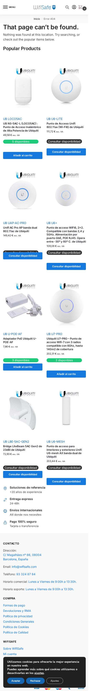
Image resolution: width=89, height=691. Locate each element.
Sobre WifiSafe (13, 648)
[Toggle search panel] (67, 7)
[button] (81, 7)
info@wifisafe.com (24, 566)
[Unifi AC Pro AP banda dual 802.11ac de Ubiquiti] (22, 194)
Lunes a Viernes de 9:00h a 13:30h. (52, 581)
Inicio (37, 18)
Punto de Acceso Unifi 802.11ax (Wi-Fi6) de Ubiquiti (65, 125)
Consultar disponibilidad (66, 151)
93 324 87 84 (25, 574)
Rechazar (35, 680)
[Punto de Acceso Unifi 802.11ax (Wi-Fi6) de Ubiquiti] (66, 90)
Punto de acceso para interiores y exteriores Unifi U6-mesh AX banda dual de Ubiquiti (64, 451)
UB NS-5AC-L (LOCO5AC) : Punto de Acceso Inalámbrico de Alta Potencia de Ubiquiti (22, 127)
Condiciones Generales (18, 621)
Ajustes (55, 680)
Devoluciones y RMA (17, 610)
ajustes (39, 673)
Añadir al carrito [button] (22, 155)
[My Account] (74, 7)
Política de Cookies (16, 627)
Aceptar (15, 680)
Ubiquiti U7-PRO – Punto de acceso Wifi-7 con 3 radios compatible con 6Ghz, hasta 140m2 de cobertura (65, 344)
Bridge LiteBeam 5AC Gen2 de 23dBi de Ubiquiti (22, 448)
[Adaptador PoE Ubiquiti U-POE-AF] (22, 305)
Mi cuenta (10, 654)
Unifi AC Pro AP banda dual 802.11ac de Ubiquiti (20, 229)
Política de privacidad (17, 616)
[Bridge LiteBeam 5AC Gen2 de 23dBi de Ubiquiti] (22, 413)
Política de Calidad (15, 632)
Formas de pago (14, 605)
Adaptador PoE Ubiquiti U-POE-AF (20, 340)
